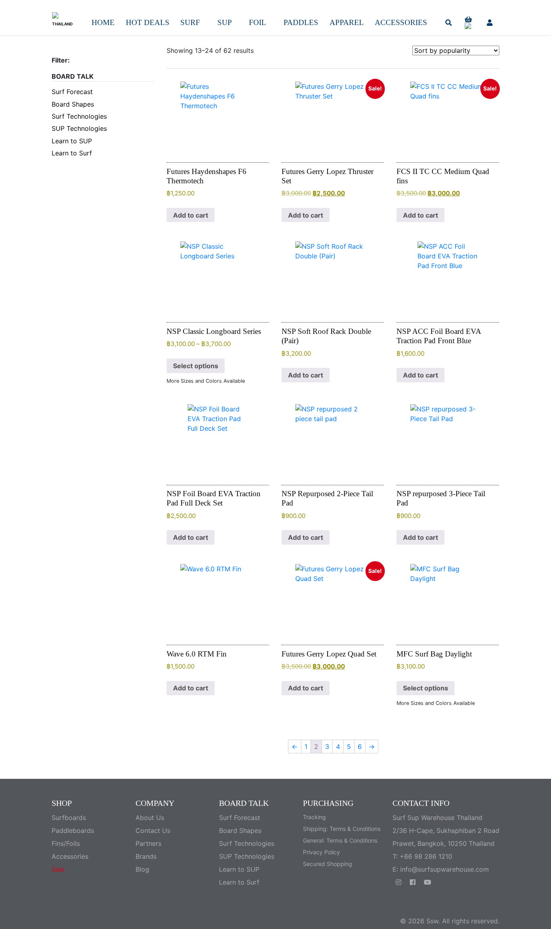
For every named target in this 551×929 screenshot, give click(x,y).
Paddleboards (73, 830)
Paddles (301, 22)
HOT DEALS (147, 22)
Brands (146, 856)
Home (103, 22)
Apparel (347, 22)
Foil (257, 22)
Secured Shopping (327, 863)
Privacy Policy (321, 852)
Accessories (401, 22)
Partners (148, 843)
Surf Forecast (72, 92)
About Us (150, 818)
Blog (142, 869)
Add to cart (190, 215)
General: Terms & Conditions (340, 840)
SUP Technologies (79, 128)
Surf (190, 22)
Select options (195, 366)
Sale (58, 869)
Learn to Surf (72, 153)
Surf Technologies (79, 116)
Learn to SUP (72, 141)
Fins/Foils (66, 843)
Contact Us (153, 830)
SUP (224, 22)
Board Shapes (73, 104)
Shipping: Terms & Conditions (341, 828)
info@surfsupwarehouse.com (444, 869)
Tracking (314, 817)
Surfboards (69, 818)
